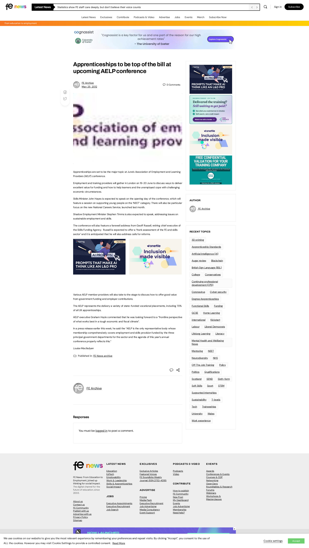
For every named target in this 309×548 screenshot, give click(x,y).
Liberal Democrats (215, 326)
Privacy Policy (80, 517)
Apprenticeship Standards (206, 246)
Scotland (197, 378)
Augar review (199, 260)
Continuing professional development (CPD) (205, 283)
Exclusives (106, 17)
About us (78, 501)
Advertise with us (82, 514)
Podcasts (178, 470)
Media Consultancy (150, 509)
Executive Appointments (119, 503)
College (196, 274)
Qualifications (212, 372)
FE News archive (102, 355)
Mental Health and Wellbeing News (208, 342)
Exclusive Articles (149, 470)
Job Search (112, 509)
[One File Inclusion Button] (155, 272)
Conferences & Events (218, 474)
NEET (211, 351)
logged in (101, 431)
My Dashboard (180, 500)
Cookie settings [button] (273, 541)
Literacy (219, 333)
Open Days (212, 483)
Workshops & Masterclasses (214, 498)
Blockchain (217, 260)
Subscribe (294, 6)
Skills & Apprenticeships (119, 483)
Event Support (147, 512)
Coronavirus (198, 292)
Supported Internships (204, 392)
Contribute (123, 17)
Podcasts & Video (144, 17)
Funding (218, 305)
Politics (195, 372)
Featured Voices (148, 474)
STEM (221, 385)
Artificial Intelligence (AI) (205, 253)
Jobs (177, 17)
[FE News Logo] (15, 6)
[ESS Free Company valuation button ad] (211, 169)
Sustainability (199, 399)
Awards (210, 470)
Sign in (278, 6)
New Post (178, 497)
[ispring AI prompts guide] (99, 272)
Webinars (211, 492)
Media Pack (146, 500)
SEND (210, 378)
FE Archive (88, 82)
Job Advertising (148, 506)
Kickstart (215, 319)
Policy (222, 365)
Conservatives (213, 274)
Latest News (88, 17)
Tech (194, 406)
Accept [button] (296, 540)
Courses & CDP (214, 477)
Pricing (143, 497)
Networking (212, 480)
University (197, 413)
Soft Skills (197, 385)
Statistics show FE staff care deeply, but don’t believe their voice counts (99, 7)
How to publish (181, 490)
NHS (215, 358)
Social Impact (113, 486)
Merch (200, 17)
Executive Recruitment (118, 506)
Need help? (179, 512)
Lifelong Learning (201, 333)
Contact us (79, 504)
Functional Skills (200, 305)
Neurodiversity (200, 358)
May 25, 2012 (89, 86)
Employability (113, 477)
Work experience (201, 420)
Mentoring (197, 351)
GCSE (195, 312)
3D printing (198, 239)
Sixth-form (224, 378)
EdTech (110, 474)
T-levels (216, 399)
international (198, 319)
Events (188, 17)
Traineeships (209, 406)
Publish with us (81, 510)
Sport (210, 385)
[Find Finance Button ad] (211, 109)
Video (176, 474)
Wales (211, 413)
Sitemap (77, 520)
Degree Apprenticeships (205, 298)
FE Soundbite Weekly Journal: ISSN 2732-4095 (153, 479)
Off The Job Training (203, 365)
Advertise (164, 17)
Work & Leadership (116, 480)
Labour (196, 326)
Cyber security (218, 292)
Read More (118, 543)
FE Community (81, 507)
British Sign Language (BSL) (207, 267)
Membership (179, 509)
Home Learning (211, 312)
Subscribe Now (218, 17)
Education (111, 470)
